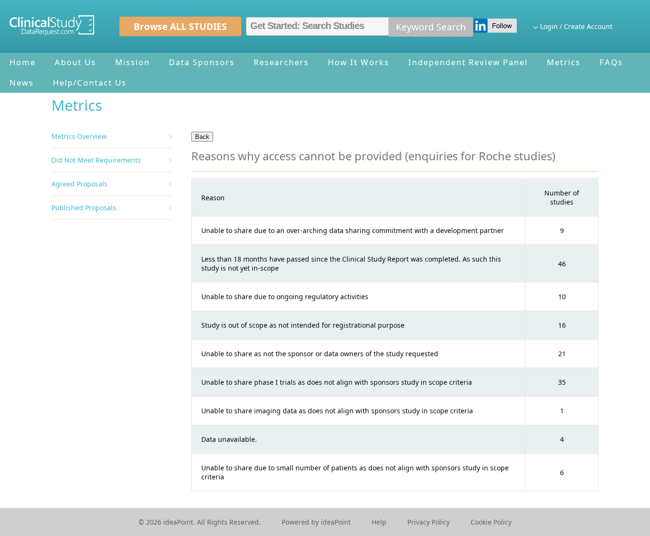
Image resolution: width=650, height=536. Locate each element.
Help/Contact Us (90, 82)
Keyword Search (431, 26)
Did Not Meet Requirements (96, 160)
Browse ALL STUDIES (180, 26)
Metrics (564, 62)
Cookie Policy (491, 521)
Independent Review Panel (468, 62)
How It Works (358, 62)
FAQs (611, 62)
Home (23, 62)
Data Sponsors (202, 62)
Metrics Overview (79, 136)
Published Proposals (83, 207)
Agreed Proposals (79, 183)
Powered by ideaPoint (316, 521)
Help (379, 521)
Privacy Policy (428, 521)
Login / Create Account (576, 26)
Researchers (281, 62)
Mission (132, 62)
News (22, 82)
